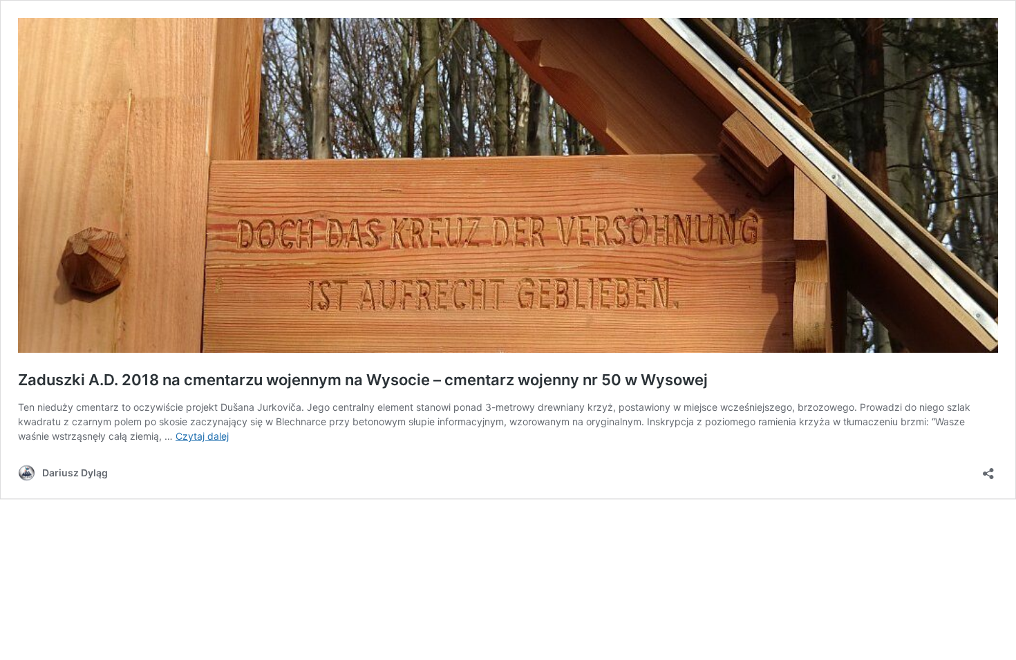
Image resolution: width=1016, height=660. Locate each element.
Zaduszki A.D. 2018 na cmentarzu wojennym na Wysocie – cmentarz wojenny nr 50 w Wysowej (363, 380)
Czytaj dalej (202, 436)
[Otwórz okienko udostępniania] (988, 469)
